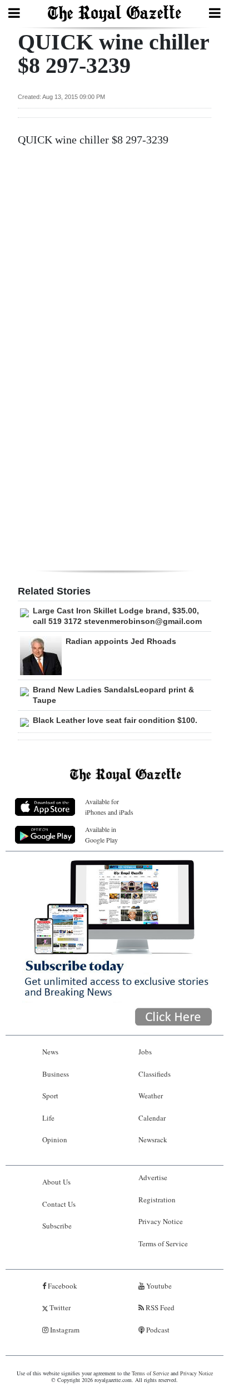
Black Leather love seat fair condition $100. (115, 720)
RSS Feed (159, 1307)
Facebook (61, 1286)
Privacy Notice (160, 1221)
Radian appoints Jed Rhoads (121, 641)
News (50, 1052)
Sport (50, 1096)
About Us (56, 1182)
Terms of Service (163, 1244)
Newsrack (152, 1140)
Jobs (145, 1052)
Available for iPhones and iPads (109, 806)
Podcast (157, 1330)
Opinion (54, 1140)
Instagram (63, 1330)
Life (48, 1118)
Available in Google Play (101, 834)
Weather (150, 1096)
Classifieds (154, 1074)
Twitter (59, 1307)
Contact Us (59, 1204)
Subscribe (57, 1226)
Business (55, 1074)
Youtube (158, 1286)
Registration (157, 1200)
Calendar (152, 1118)
